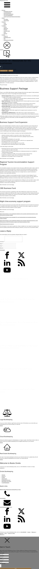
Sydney (5, 27)
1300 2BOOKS (23, 532)
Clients (3, 18)
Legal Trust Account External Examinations (12, 16)
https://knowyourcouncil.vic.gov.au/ (7, 224)
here (13, 158)
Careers (5, 24)
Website (1, 247)
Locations (4, 25)
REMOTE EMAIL (3, 489)
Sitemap (3, 474)
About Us (4, 21)
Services (3, 10)
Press (5, 23)
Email (1, 245)
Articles (3, 34)
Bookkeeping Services (8, 11)
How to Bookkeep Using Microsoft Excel (16, 368)
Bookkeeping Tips (7, 37)
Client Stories (6, 20)
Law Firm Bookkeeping (8, 15)
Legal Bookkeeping (7, 12)
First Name (2, 553)
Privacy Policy (18, 489)
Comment (2, 241)
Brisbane (5, 29)
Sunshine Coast (7, 31)
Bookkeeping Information (8, 40)
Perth (5, 32)
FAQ (4, 38)
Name (1, 243)
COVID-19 (6, 36)
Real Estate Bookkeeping (8, 14)
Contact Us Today (11, 533)
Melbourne (6, 28)
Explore (1, 425)
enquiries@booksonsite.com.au (6, 507)
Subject (1, 560)
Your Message (2, 563)
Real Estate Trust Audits (6, 481)
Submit (16, 568)
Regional (5, 33)
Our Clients (6, 19)
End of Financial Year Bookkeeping (14, 278)
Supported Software (11, 489)
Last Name (2, 555)
